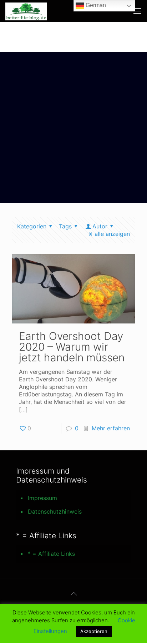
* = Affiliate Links (51, 553)
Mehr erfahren (111, 428)
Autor (99, 226)
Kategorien (31, 226)
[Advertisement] (73, 129)
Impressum (42, 497)
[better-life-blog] (26, 11)
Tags (65, 226)
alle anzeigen (112, 233)
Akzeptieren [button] (93, 631)
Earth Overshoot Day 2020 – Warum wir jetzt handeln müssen (72, 347)
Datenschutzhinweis (55, 511)
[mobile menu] (137, 11)
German (95, 5)
